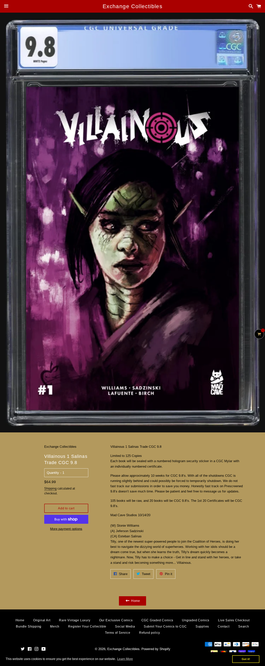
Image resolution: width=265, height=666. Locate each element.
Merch (54, 626)
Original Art (41, 620)
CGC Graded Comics (157, 620)
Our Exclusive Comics (116, 620)
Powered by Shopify (155, 649)
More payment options (66, 529)
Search (243, 626)
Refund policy (149, 632)
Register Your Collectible (87, 626)
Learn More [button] (125, 659)
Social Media (125, 626)
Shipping (50, 488)
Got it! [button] (246, 659)
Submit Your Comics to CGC (165, 626)
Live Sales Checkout (233, 620)
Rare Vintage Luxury (74, 620)
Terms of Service (117, 632)
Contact (223, 626)
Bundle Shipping (28, 626)
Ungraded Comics (195, 620)
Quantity (53, 473)
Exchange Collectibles (132, 6)
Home (20, 620)
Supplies (202, 626)
